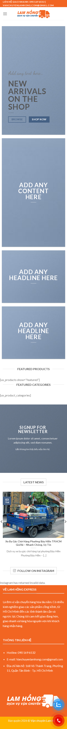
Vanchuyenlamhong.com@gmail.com (39, 659)
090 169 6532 (27, 652)
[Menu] (5, 13)
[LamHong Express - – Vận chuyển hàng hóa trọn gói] (33, 13)
